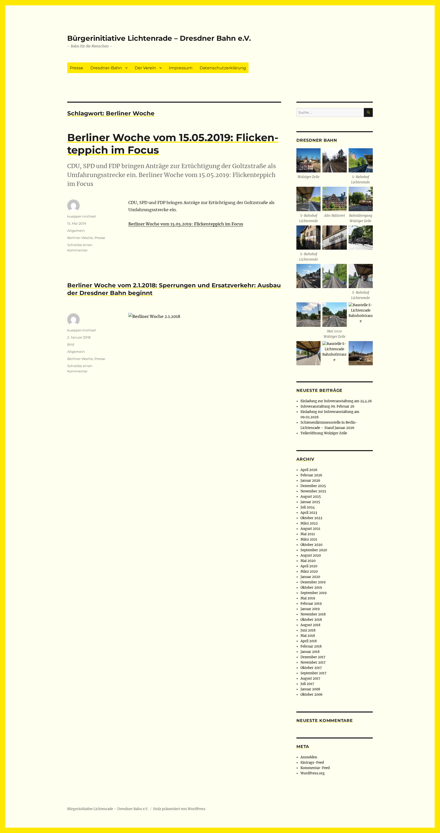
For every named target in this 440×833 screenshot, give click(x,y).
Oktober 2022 (311, 518)
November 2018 (313, 614)
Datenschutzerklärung (223, 67)
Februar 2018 (311, 646)
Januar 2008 (310, 689)
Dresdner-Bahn (106, 67)
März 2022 (309, 523)
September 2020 (313, 550)
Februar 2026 (311, 475)
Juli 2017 (307, 684)
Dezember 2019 (313, 582)
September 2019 (313, 593)
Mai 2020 (307, 561)
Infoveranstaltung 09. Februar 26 (327, 406)
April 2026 (309, 470)
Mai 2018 (307, 636)
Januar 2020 (310, 577)
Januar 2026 (310, 480)
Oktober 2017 (311, 668)
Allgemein (76, 231)
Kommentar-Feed (315, 768)
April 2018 (308, 641)
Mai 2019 (307, 598)
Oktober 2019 (311, 587)
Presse (76, 67)
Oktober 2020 (311, 545)
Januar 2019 (310, 609)
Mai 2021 (307, 534)
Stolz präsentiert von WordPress (179, 809)
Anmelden (308, 757)
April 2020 (308, 566)
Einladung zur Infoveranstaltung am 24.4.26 (336, 401)
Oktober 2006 (311, 694)
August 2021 (310, 529)
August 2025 (310, 496)
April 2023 (308, 512)
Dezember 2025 (313, 486)
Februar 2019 (311, 603)
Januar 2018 (310, 652)
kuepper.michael (81, 216)
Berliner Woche (80, 238)
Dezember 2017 (312, 657)
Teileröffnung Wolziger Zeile (323, 433)
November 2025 (313, 491)
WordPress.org (312, 773)
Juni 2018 (307, 630)
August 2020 (310, 555)
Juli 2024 (307, 507)
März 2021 (308, 539)
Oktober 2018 (311, 619)
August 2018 (310, 625)
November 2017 (313, 662)
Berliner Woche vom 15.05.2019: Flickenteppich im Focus (185, 223)
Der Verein (145, 67)
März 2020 (309, 571)
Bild (70, 344)
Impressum (181, 67)
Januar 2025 (310, 502)
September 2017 (313, 673)
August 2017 (310, 678)
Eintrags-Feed (312, 762)
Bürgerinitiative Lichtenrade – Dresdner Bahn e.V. (159, 38)
